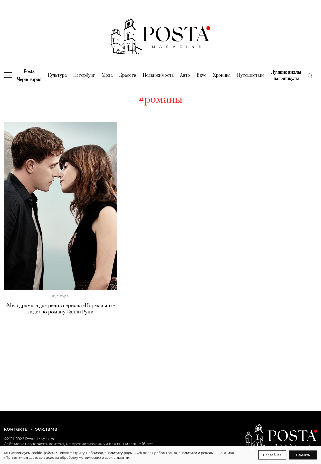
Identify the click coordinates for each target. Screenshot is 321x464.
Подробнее (272, 455)
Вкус (201, 75)
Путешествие (251, 75)
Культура (57, 75)
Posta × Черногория (29, 76)
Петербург (84, 75)
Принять (303, 455)
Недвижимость (158, 75)
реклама (45, 429)
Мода (107, 75)
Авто (185, 75)
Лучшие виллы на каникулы (286, 75)
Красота (127, 75)
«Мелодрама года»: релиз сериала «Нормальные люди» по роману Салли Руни (60, 309)
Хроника (221, 75)
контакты (16, 429)
